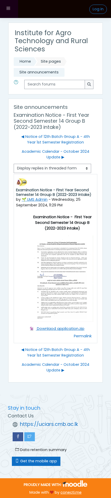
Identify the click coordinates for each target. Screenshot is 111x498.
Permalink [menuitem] (83, 336)
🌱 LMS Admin (34, 199)
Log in (98, 9)
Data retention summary (43, 449)
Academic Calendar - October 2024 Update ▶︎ (55, 154)
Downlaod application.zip (60, 328)
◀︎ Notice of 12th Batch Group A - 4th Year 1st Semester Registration (55, 139)
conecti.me (71, 492)
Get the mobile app (38, 461)
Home (25, 61)
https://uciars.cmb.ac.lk (49, 424)
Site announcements (39, 72)
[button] (17, 84)
